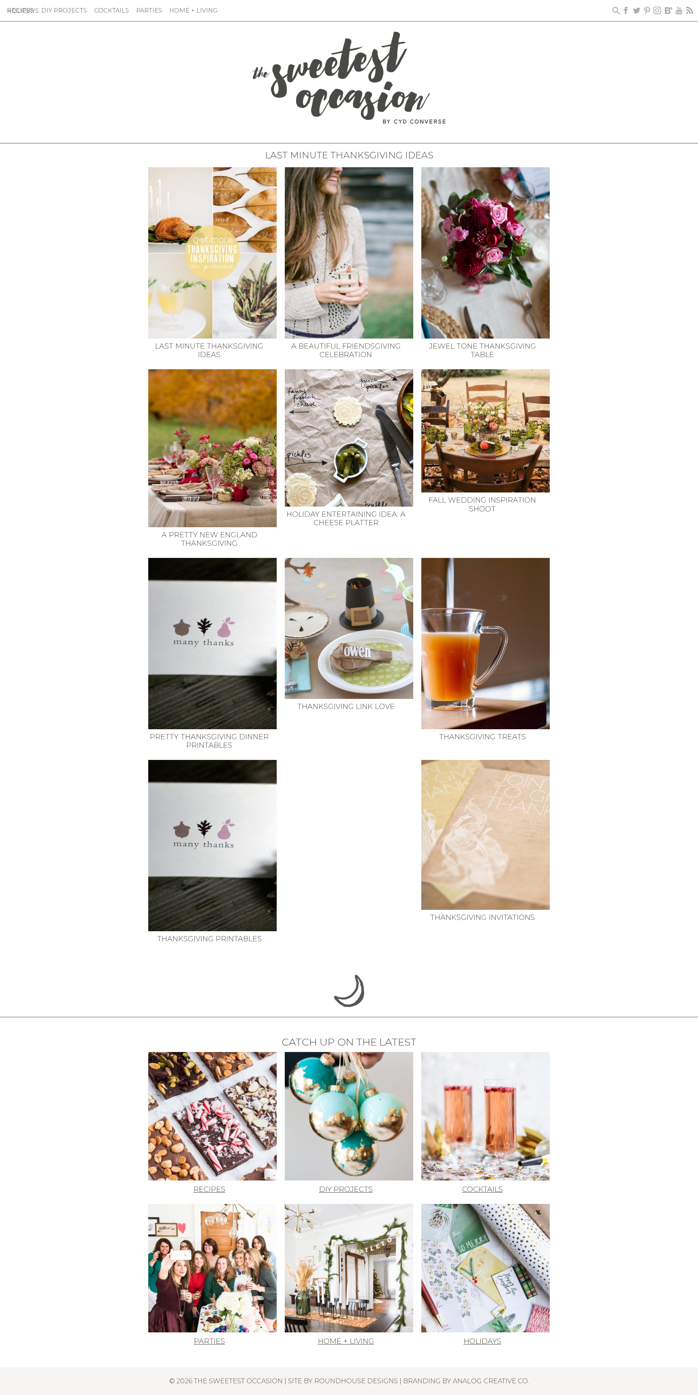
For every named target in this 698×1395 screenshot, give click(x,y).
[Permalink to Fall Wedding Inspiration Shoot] (485, 430)
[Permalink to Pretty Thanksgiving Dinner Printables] (212, 643)
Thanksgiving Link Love (346, 706)
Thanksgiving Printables (209, 938)
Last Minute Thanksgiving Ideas (209, 351)
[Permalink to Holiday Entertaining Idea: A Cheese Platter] (349, 437)
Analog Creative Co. (491, 1381)
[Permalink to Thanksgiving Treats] (485, 643)
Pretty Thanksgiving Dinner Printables (209, 741)
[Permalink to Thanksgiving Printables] (212, 845)
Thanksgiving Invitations (482, 917)
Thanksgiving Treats (482, 736)
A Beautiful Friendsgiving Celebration (346, 351)
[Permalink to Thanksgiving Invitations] (485, 834)
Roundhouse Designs (356, 1381)
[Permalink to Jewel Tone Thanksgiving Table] (485, 252)
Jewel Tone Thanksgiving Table (482, 351)
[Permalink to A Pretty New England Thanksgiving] (212, 447)
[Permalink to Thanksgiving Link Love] (349, 627)
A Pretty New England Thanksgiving (209, 539)
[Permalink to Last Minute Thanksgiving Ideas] (212, 252)
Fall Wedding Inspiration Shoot (482, 504)
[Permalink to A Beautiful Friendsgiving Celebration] (349, 252)
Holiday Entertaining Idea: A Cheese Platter (346, 519)
